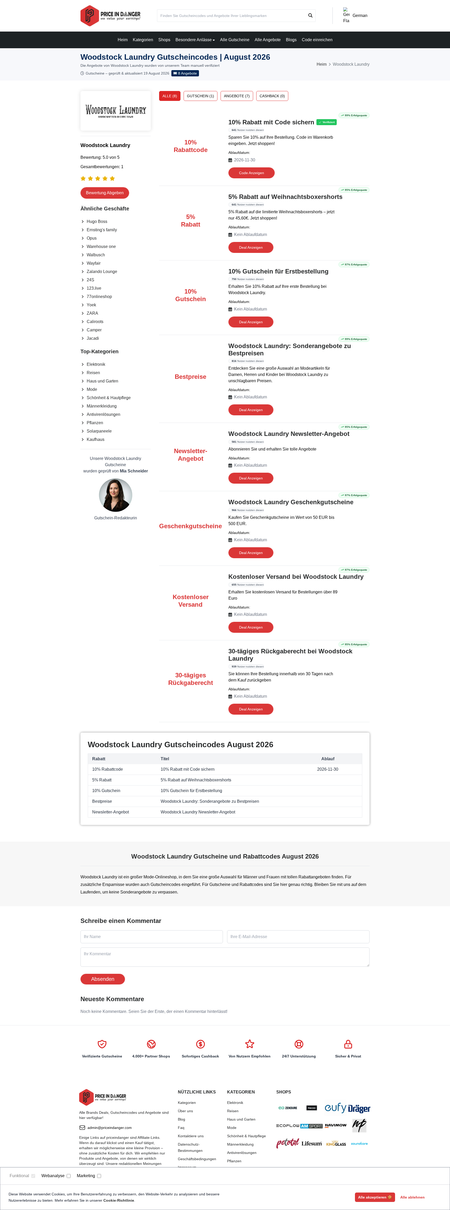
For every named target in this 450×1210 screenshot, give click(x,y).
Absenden (102, 979)
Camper (94, 330)
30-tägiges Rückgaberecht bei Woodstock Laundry (290, 655)
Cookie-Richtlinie (118, 1200)
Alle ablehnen (412, 1197)
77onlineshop (99, 296)
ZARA (92, 313)
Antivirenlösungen (103, 414)
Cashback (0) (272, 96)
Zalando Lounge (102, 271)
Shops (164, 40)
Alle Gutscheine (234, 40)
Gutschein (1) (200, 96)
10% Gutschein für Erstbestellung (278, 271)
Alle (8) (169, 96)
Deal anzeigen (251, 247)
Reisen (93, 372)
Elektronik (96, 364)
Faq (181, 1128)
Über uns (185, 1111)
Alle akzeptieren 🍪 (375, 1197)
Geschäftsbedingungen (197, 1159)
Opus (92, 238)
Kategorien (143, 40)
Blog (181, 1119)
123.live (94, 288)
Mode (92, 389)
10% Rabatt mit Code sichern (271, 122)
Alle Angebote (268, 40)
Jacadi (93, 338)
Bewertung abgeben (105, 193)
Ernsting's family (102, 230)
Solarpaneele (99, 431)
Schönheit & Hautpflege (109, 398)
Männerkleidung (102, 406)
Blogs (291, 40)
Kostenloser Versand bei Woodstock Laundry (296, 576)
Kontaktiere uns (191, 1136)
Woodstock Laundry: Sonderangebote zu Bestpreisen (289, 349)
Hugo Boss (97, 221)
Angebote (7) (237, 96)
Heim (123, 40)
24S (90, 280)
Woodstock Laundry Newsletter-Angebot (288, 433)
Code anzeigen (251, 173)
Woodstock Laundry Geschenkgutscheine (290, 502)
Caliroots (95, 321)
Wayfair (94, 263)
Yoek (91, 305)
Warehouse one (101, 246)
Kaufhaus (95, 439)
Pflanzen (95, 423)
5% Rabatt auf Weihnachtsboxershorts (285, 196)
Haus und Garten (102, 381)
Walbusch (96, 255)
